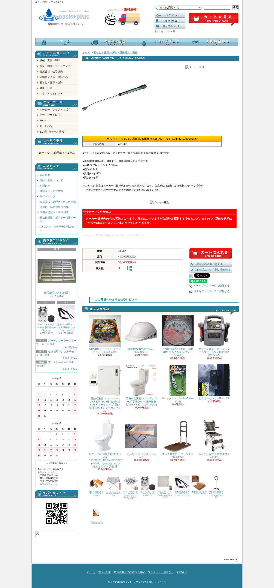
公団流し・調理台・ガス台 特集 (58, 201)
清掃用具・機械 (128, 52)
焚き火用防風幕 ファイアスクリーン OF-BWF (96, 493)
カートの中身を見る (56, 141)
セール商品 (46, 126)
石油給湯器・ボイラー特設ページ (58, 219)
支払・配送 (104, 572)
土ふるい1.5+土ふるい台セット (141, 456)
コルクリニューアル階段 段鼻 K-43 (96, 522)
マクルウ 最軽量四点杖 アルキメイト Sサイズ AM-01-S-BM (216, 494)
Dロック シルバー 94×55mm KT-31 (178, 400)
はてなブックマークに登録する (212, 291)
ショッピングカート (213, 19)
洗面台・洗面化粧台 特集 (54, 206)
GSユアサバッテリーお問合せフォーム (58, 228)
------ (170, 21)
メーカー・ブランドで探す (55, 109)
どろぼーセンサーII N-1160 (214, 398)
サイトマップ (47, 196)
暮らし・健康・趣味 (51, 82)
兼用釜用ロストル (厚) (57, 292)
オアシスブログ (162, 42)
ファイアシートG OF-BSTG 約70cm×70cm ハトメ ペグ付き (165, 494)
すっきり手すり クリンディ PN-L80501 (178, 456)
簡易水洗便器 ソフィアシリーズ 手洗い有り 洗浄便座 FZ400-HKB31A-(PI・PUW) (141, 401)
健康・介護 (46, 88)
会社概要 (45, 175)
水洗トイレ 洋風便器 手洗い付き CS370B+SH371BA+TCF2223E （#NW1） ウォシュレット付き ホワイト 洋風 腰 (106, 460)
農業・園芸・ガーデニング (55, 65)
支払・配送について (111, 42)
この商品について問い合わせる (213, 269)
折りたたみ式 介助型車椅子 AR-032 (214, 456)
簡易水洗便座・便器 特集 (54, 212)
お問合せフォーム (48, 484)
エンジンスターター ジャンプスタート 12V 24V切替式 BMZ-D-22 (214, 352)
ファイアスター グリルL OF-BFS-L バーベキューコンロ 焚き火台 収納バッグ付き (131, 495)
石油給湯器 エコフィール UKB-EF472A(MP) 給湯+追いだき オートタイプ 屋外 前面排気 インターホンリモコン (105, 404)
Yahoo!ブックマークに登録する (211, 285)
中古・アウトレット (51, 93)
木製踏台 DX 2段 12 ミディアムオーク (199, 493)
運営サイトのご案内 (51, 191)
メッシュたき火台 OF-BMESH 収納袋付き (113, 493)
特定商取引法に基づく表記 (129, 572)
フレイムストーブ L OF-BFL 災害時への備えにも (46, 327)
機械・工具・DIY (50, 60)
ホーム (60, 42)
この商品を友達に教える (209, 263)
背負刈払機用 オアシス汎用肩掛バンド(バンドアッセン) (66, 327)
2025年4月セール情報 (52, 131)
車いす (43, 120)
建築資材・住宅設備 (51, 71)
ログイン (170, 15)
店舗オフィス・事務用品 (54, 76)
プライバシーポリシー (161, 572)
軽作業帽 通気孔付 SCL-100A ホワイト (141, 350)
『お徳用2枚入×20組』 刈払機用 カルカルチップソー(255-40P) (178, 352)
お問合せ (213, 42)
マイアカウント (170, 26)
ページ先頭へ (231, 559)
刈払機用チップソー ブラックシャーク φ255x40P (105, 350)
